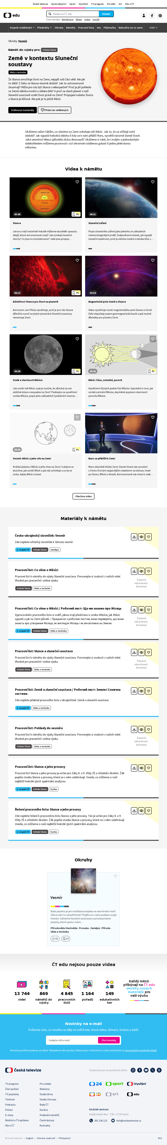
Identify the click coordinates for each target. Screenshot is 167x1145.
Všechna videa (83, 496)
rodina (87, 19)
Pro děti (111, 3)
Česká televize (40, 3)
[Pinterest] (160, 15)
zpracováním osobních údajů (141, 1050)
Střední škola (49, 49)
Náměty (70, 27)
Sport (72, 3)
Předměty (43, 27)
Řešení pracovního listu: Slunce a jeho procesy (48, 809)
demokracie (67, 19)
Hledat (106, 13)
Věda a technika (18, 72)
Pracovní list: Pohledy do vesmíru (39, 728)
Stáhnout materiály (22, 110)
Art (120, 3)
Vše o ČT (129, 3)
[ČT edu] (12, 16)
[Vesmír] (84, 909)
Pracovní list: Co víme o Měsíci (36, 570)
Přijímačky (110, 27)
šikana (79, 19)
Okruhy (59, 27)
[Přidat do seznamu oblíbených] (77, 182)
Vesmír (22, 41)
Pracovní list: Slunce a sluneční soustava (44, 651)
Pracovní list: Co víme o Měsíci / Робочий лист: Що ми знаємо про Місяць (68, 608)
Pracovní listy (86, 27)
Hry (99, 27)
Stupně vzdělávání (21, 27)
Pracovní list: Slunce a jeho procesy (40, 767)
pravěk (96, 19)
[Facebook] (152, 15)
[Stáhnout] (134, 536)
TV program (97, 3)
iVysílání (83, 3)
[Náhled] (141, 536)
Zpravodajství (58, 3)
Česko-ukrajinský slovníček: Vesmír (40, 535)
